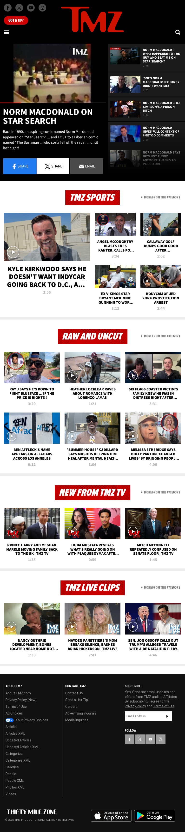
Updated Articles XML (22, 747)
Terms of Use (16, 707)
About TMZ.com (18, 693)
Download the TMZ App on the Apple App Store (111, 816)
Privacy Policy (135, 706)
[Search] (178, 32)
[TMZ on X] (19, 8)
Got (16, 20)
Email (89, 166)
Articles (12, 727)
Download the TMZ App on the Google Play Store (154, 816)
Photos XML (15, 787)
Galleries (12, 767)
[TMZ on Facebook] (8, 8)
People (11, 774)
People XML (15, 781)
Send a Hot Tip (76, 700)
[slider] (53, 103)
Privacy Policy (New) (21, 700)
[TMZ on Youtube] (31, 8)
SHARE (56, 166)
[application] (53, 73)
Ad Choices (14, 713)
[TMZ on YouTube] (150, 739)
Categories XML (18, 760)
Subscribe (167, 716)
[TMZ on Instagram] (42, 8)
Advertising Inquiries (81, 713)
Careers (71, 707)
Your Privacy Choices (31, 720)
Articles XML (15, 733)
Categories (14, 754)
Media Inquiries (76, 720)
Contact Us (74, 693)
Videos (11, 794)
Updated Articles (19, 740)
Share (23, 166)
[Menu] (6, 32)
